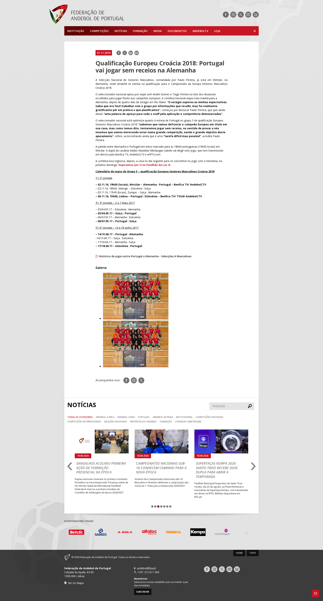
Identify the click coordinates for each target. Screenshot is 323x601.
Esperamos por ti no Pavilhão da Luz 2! (144, 165)
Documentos (177, 31)
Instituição (75, 31)
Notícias (121, 31)
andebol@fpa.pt (146, 568)
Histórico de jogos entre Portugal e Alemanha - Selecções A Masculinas (145, 256)
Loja (217, 31)
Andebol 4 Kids (126, 417)
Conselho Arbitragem (188, 421)
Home (239, 552)
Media (157, 31)
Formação (140, 31)
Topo (253, 552)
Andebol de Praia (163, 417)
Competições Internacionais (84, 421)
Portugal (144, 417)
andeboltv (200, 31)
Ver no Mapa (76, 583)
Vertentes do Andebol (143, 421)
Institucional (184, 417)
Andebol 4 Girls (105, 417)
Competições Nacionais (209, 417)
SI (254, 31)
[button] (315, 593)
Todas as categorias (80, 417)
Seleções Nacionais (115, 421)
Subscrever (142, 591)
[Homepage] (101, 14)
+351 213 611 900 (148, 572)
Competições (99, 31)
